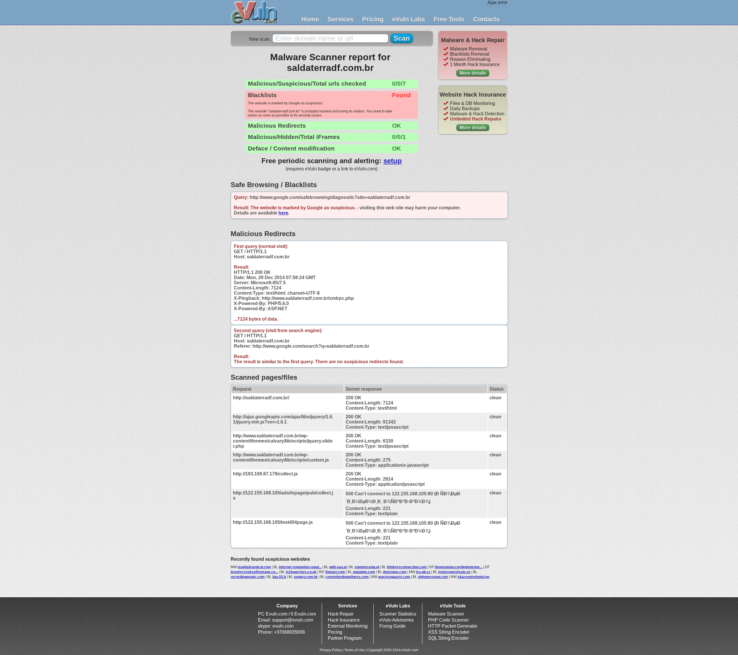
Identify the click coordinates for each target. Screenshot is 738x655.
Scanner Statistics (397, 613)
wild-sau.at (338, 567)
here (283, 212)
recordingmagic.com (248, 577)
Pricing (372, 19)
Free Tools (449, 19)
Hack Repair (340, 613)
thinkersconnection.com (407, 567)
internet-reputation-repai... (300, 567)
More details (473, 73)
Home (310, 19)
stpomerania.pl (367, 567)
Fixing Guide (392, 626)
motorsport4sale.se (454, 572)
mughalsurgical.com (254, 567)
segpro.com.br (306, 577)
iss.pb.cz (423, 572)
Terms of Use (354, 650)
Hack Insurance (344, 620)
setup (392, 161)
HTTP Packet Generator (452, 626)
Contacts (486, 19)
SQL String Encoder (448, 638)
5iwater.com (335, 572)
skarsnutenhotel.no (473, 577)
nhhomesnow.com (433, 577)
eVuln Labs (408, 19)
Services (340, 19)
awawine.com (364, 572)
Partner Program (345, 638)
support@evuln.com (292, 620)
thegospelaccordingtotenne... (458, 567)
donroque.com (394, 572)
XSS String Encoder (448, 632)
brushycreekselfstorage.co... (254, 572)
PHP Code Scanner (448, 620)
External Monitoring (348, 626)
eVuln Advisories (396, 620)
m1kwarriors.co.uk (301, 572)
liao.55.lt (279, 577)
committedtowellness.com (347, 577)
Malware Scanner (446, 613)
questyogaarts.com (394, 577)
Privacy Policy (331, 650)
